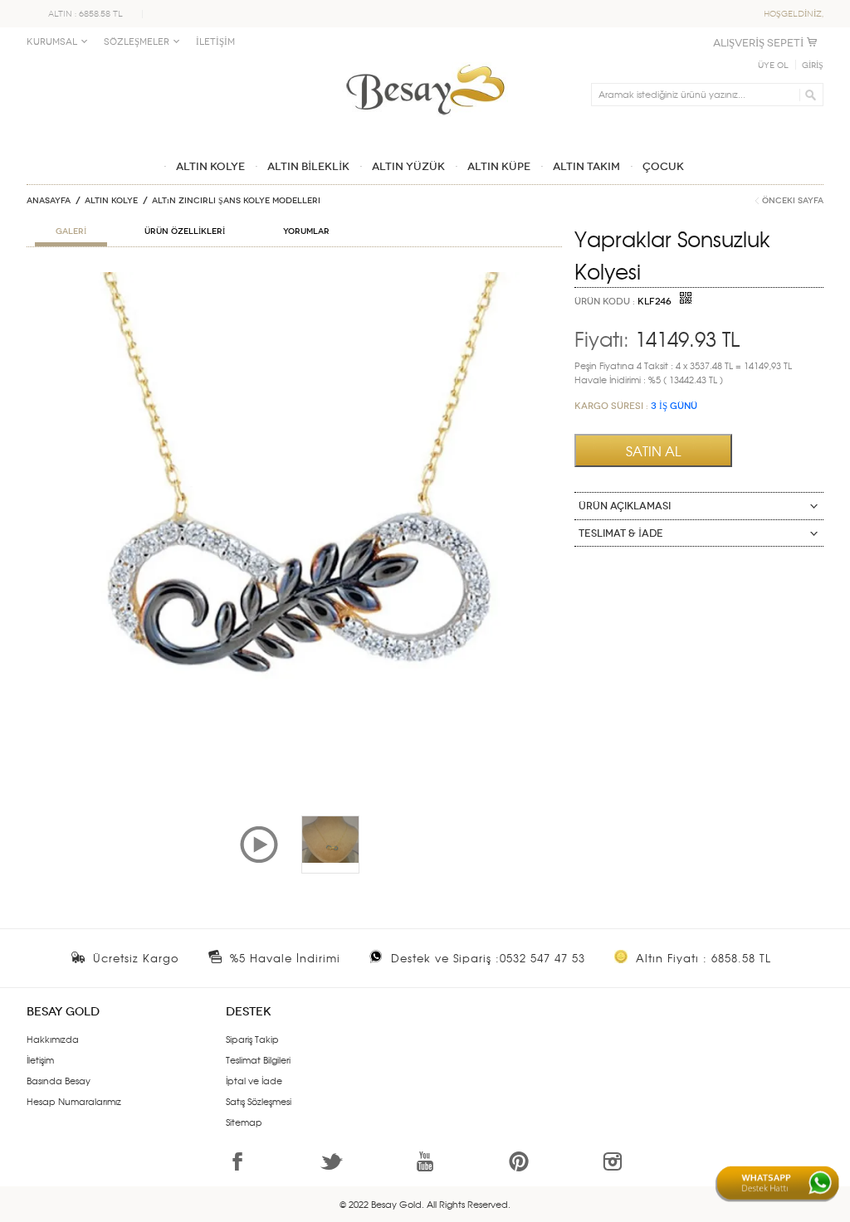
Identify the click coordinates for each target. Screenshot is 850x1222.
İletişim (40, 1059)
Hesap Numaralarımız (74, 1101)
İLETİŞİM (215, 42)
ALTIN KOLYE (111, 201)
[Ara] (808, 94)
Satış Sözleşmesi (258, 1101)
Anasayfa (49, 201)
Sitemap (244, 1121)
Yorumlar (306, 231)
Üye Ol (773, 66)
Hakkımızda (53, 1038)
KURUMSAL (52, 42)
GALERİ (71, 231)
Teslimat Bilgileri (258, 1059)
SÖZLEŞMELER (136, 42)
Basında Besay (58, 1080)
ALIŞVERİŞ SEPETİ (758, 43)
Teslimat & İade (621, 533)
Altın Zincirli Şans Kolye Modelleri (236, 201)
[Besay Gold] (425, 59)
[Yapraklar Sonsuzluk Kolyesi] (294, 278)
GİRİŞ (812, 66)
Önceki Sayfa (792, 201)
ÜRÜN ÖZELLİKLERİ (184, 231)
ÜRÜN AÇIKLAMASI (625, 506)
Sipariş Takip (252, 1038)
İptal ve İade (254, 1080)
